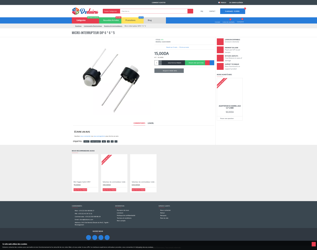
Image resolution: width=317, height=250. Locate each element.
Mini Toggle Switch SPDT (82, 182)
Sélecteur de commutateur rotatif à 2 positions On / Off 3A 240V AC (115, 182)
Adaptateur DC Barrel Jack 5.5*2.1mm (230, 107)
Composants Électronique (93, 26)
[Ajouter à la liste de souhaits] (207, 62)
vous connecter (85, 136)
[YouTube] (94, 237)
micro (86, 141)
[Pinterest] (100, 237)
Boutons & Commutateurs (113, 26)
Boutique (78, 26)
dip (104, 141)
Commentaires (139, 123)
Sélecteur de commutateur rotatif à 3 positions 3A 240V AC (144, 182)
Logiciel (151, 123)
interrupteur (95, 141)
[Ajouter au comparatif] (212, 62)
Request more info (170, 71)
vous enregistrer (99, 136)
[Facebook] (88, 237)
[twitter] (107, 237)
